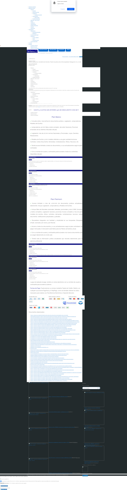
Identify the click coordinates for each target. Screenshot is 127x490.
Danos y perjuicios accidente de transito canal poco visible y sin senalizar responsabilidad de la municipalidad (50, 331)
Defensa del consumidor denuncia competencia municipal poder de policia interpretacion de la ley (48, 351)
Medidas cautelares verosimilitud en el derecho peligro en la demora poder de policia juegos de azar (49, 355)
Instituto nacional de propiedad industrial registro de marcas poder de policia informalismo (47, 360)
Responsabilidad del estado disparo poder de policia (40, 340)
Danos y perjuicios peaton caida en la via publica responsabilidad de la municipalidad (46, 375)
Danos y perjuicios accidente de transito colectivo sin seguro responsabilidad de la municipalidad (48, 332)
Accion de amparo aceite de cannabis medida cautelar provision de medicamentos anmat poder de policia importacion (52, 359)
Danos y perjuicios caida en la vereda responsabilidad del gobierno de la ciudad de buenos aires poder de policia (51, 325)
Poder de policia (34, 348)
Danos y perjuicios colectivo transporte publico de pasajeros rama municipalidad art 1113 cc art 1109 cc (49, 380)
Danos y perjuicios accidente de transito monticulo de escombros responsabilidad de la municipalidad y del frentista (51, 328)
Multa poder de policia (35, 352)
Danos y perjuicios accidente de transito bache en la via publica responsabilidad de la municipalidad (49, 327)
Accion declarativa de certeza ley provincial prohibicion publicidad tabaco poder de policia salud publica (49, 353)
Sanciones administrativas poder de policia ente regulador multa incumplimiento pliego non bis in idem (49, 317)
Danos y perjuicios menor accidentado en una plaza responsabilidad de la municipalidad (46, 368)
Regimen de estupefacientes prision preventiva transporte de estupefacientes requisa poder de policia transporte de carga (52, 363)
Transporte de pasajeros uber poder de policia (39, 361)
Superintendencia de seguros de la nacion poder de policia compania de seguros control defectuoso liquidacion (51, 343)
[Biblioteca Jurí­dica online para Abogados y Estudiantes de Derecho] (32, 52)
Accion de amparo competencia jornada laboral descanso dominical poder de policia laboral (47, 357)
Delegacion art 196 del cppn (36, 345)
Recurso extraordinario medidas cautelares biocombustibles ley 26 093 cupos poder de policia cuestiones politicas (51, 365)
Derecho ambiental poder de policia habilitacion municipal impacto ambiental (44, 356)
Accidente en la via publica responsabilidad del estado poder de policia (43, 336)
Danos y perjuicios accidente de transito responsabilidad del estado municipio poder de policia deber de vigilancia (51, 319)
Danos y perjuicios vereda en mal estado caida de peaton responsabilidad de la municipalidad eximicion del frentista (51, 379)
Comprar (30, 159)
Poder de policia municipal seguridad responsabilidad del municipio (43, 341)
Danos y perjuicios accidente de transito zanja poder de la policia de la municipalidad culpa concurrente (49, 315)
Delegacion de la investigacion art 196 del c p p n (39, 347)
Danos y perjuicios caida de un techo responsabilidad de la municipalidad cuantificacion (46, 371)
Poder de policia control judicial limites (37, 364)
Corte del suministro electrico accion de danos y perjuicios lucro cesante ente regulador (46, 335)
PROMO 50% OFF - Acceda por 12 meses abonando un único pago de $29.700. (15, 45)
